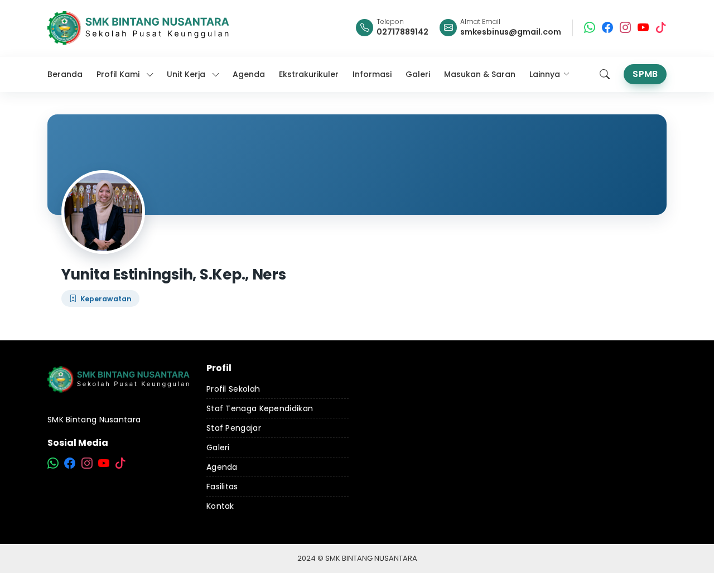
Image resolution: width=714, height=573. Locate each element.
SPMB (645, 74)
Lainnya (544, 74)
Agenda (222, 467)
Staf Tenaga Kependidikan (259, 408)
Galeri (218, 447)
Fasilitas (222, 486)
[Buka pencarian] (605, 74)
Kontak (220, 506)
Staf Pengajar (233, 428)
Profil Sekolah (233, 388)
